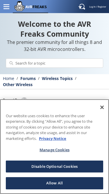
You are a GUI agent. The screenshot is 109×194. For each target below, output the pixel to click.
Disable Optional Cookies (54, 166)
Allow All (54, 183)
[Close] (102, 107)
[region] (54, 146)
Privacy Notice (52, 138)
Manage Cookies (54, 149)
